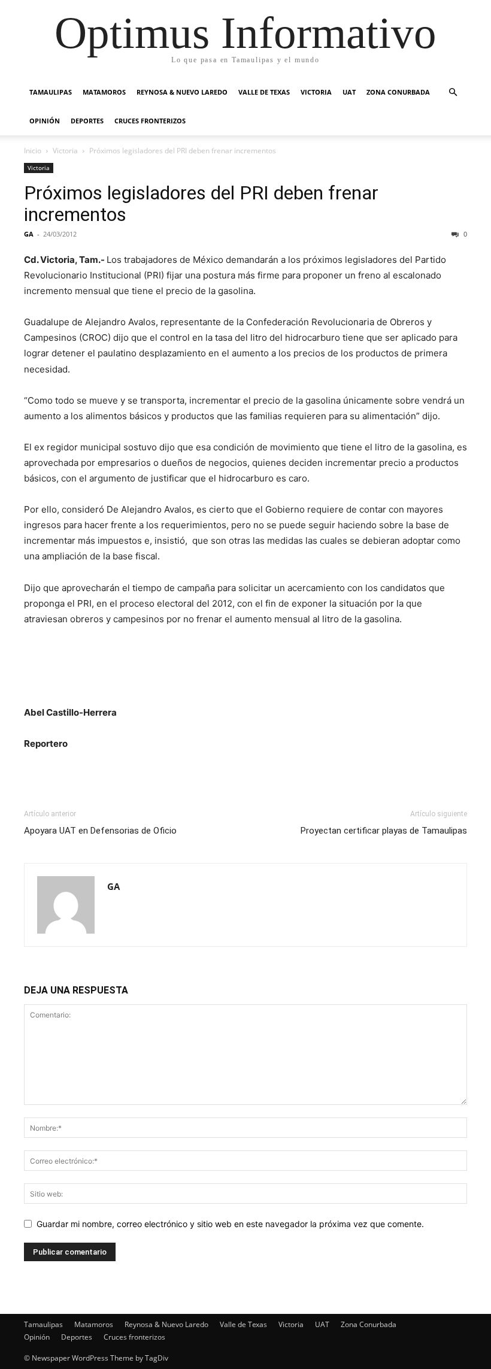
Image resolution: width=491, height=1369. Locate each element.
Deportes (87, 120)
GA (29, 233)
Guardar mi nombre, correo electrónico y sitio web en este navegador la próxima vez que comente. (230, 1224)
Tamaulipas (50, 91)
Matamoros (104, 91)
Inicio (32, 151)
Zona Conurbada (398, 91)
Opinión (44, 120)
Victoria (316, 91)
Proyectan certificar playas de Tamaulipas (384, 830)
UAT (349, 91)
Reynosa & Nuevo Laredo (182, 91)
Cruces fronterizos (150, 120)
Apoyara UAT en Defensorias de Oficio (100, 830)
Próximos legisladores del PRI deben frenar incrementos (201, 203)
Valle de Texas (264, 91)
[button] (452, 92)
